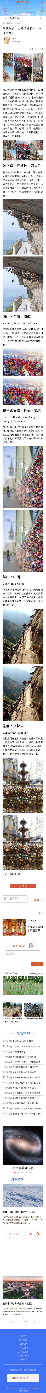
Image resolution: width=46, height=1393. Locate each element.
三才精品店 (23, 1352)
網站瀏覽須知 (24, 1391)
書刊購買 (23, 1360)
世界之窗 (8, 23)
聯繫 (5, 11)
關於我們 (23, 1340)
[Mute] (29, 8)
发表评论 (23, 886)
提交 (36, 900)
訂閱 (5, 14)
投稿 (5, 8)
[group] (25, 10)
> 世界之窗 (31, 920)
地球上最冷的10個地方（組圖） (19, 1212)
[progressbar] (33, 8)
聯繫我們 (23, 1344)
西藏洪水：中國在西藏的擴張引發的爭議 (12, 1020)
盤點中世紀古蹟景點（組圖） (18, 1303)
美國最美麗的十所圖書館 (35, 928)
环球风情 (16, 23)
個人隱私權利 (33, 1388)
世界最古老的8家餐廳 (33, 1018)
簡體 (42, 8)
